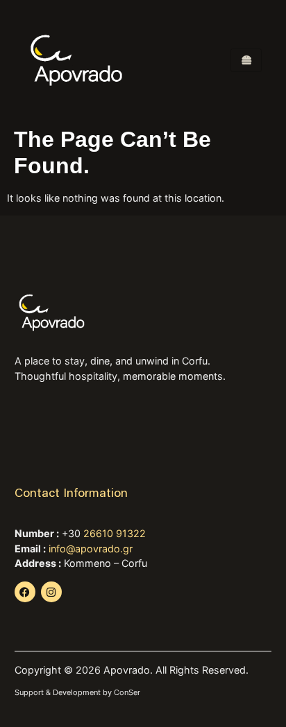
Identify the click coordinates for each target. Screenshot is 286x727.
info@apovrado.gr (91, 548)
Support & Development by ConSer (77, 692)
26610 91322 (114, 533)
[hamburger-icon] (246, 60)
